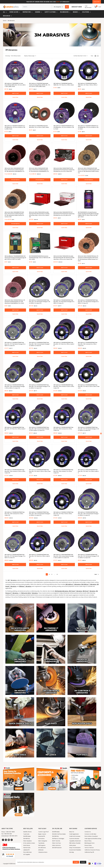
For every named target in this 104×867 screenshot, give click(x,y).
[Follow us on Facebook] (3, 840)
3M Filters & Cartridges (58, 838)
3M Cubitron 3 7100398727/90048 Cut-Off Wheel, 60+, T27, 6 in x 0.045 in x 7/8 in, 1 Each (88, 127)
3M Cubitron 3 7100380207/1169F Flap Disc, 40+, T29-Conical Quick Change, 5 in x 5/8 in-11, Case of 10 (39, 513)
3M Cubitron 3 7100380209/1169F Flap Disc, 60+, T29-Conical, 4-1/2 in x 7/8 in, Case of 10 (15, 471)
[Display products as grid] (95, 56)
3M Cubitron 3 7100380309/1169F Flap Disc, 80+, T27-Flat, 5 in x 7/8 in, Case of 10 (64, 344)
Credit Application (74, 834)
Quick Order (97, 1)
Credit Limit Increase (74, 836)
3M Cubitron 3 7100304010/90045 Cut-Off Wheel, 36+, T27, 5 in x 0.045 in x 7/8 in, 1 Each (64, 127)
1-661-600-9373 (13, 836)
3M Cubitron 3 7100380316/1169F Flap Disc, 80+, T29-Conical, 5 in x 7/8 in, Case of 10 (87, 344)
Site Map (71, 852)
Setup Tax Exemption (75, 847)
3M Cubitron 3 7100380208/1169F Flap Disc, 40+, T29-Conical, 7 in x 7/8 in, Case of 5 (63, 471)
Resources (6, 16)
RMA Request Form (89, 843)
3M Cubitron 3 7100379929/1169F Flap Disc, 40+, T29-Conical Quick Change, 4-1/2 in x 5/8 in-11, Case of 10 (64, 556)
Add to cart (15, 93)
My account (88, 7)
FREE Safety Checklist (74, 843)
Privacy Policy (88, 845)
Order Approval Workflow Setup (93, 838)
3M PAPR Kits (26, 838)
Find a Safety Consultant (91, 836)
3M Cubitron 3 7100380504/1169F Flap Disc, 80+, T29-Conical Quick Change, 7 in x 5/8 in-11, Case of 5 (39, 344)
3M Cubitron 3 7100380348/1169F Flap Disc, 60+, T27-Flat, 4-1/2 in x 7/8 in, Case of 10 (39, 471)
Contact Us (88, 832)
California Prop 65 (89, 852)
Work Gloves (13, 12)
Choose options (15, 179)
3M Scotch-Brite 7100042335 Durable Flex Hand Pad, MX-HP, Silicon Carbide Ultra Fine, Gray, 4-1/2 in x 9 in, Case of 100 (39, 214)
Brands (75, 12)
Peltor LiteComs (56, 845)
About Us (71, 832)
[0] (95, 7)
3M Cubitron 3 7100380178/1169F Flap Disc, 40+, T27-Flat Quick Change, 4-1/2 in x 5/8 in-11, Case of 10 (88, 556)
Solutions (85, 12)
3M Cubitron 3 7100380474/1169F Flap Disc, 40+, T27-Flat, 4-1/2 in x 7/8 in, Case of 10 (63, 513)
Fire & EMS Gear (27, 852)
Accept (76, 862)
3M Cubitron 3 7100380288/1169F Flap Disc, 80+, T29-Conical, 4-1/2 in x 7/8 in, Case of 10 (64, 386)
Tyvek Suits (26, 834)
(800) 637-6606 (77, 7)
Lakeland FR (26, 850)
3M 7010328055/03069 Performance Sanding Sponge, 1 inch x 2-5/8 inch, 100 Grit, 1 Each (39, 257)
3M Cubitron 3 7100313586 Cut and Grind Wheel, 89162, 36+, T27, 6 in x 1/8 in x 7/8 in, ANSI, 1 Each (15, 85)
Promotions (41, 838)
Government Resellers (75, 850)
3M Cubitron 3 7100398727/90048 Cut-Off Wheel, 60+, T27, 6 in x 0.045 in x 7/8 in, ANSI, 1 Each (15, 127)
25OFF (58, 2)
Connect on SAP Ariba (90, 834)
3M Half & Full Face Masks (59, 834)
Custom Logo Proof (43, 832)
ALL (4, 12)
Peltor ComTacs (56, 843)
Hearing (37, 12)
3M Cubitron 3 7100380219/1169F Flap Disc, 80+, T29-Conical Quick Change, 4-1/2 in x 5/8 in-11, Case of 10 (15, 386)
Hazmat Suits (26, 847)
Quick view (15, 97)
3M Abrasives (64, 12)
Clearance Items (42, 852)
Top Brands (41, 843)
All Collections (42, 847)
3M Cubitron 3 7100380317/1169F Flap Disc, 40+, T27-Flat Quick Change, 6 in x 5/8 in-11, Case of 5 (15, 344)
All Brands (40, 850)
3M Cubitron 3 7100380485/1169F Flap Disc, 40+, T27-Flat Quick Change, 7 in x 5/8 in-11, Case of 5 (15, 556)
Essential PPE (41, 836)
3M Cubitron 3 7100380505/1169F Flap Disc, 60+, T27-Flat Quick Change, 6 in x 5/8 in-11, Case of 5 (88, 301)
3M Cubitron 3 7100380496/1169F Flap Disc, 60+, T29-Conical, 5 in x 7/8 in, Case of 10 (63, 429)
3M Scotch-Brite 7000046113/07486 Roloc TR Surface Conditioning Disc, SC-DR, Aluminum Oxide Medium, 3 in (39, 169)
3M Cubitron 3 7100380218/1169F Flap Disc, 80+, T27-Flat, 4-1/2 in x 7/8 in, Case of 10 (88, 386)
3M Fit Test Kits (56, 841)
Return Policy (88, 841)
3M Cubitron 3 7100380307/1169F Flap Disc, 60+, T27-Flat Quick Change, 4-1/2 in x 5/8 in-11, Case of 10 (88, 429)
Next (96, 574)
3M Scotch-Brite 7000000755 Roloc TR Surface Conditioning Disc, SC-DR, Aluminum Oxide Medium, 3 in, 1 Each (15, 301)
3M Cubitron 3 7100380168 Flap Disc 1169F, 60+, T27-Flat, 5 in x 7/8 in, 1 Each (64, 84)
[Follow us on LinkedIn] (12, 840)
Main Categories (42, 841)
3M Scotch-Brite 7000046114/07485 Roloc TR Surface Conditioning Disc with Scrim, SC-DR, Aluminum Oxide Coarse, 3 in (88, 170)
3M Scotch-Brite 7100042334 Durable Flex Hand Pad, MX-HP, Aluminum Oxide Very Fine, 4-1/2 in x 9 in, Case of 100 (64, 257)
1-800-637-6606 (10, 832)
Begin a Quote (42, 834)
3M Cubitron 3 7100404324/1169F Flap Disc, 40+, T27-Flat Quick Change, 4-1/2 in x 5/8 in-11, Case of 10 (39, 301)
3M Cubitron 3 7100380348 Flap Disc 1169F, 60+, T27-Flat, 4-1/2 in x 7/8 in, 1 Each (87, 85)
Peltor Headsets (27, 841)
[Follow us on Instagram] (6, 840)
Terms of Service (89, 847)
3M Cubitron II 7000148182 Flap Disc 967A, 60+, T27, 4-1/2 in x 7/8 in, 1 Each (39, 126)
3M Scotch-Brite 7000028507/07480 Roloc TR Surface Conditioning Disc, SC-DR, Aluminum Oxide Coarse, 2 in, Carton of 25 (14, 214)
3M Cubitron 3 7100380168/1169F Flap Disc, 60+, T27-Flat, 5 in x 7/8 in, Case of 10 (15, 429)
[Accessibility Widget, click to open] (101, 433)
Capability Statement (75, 841)
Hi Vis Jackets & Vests (29, 843)
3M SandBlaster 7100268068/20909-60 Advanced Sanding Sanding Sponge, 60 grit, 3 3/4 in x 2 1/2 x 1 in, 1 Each (15, 257)
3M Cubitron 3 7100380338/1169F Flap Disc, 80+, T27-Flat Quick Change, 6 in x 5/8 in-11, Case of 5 (64, 301)
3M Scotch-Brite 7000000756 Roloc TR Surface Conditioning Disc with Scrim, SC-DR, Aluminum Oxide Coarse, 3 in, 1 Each (88, 258)
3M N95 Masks (27, 836)
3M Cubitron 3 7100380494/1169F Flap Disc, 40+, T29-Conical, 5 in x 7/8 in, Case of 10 (14, 513)
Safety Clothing (50, 12)
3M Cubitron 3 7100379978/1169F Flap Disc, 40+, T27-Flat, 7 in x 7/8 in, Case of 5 (88, 471)
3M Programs (41, 845)
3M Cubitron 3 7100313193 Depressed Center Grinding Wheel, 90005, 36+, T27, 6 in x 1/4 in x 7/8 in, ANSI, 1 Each (39, 85)
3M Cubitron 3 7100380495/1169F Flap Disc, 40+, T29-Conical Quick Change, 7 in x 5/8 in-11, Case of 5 (88, 513)
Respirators (27, 12)
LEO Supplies (26, 854)
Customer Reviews (74, 838)
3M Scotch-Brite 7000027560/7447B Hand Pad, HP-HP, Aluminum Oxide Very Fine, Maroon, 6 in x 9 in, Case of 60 (64, 169)
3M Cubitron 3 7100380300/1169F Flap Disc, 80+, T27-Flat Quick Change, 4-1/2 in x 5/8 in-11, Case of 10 (39, 386)
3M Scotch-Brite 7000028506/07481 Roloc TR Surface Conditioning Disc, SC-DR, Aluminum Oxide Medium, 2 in (14, 169)
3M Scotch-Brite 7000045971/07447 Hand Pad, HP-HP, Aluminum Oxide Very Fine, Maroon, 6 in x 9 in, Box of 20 (64, 213)
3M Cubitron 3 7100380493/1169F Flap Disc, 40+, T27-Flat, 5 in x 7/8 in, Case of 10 (39, 556)
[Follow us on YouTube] (9, 840)
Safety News (72, 845)
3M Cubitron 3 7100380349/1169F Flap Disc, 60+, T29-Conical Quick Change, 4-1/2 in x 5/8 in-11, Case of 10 (39, 429)
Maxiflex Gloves (27, 832)
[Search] (67, 6)
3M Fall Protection (57, 847)
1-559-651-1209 (8, 834)
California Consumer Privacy (92, 850)
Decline (83, 862)
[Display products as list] (98, 56)
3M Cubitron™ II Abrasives (73, 584)
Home (4, 20)
